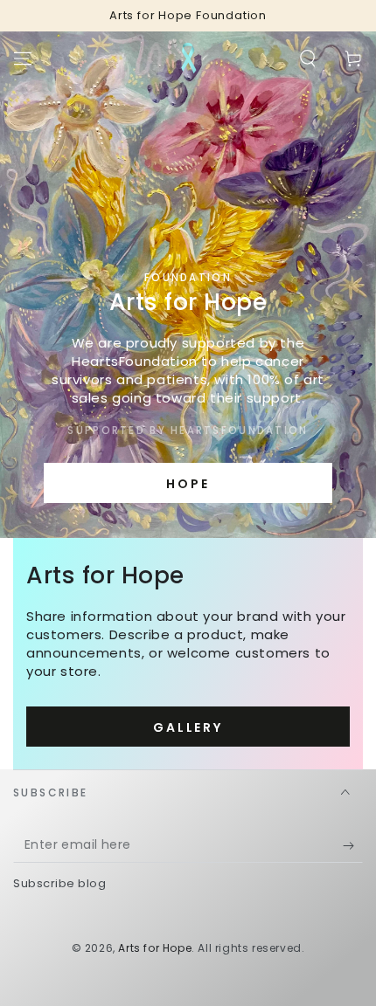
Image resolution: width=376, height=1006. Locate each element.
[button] (308, 58)
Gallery (188, 727)
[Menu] (22, 58)
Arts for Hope (154, 948)
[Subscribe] (353, 845)
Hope (187, 484)
